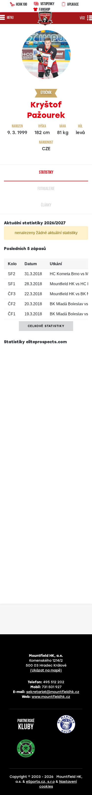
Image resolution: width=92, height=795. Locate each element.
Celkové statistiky (46, 326)
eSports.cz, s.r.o (40, 782)
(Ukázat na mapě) (46, 670)
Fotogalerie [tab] (46, 189)
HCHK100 (21, 4)
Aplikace (73, 4)
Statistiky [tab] (46, 172)
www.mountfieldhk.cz (51, 697)
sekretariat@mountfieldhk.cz (52, 692)
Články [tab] (46, 205)
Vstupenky (47, 3)
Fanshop (44, 9)
